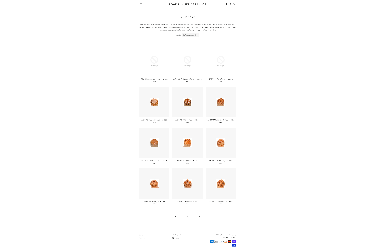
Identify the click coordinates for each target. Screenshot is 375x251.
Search (141, 235)
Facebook (177, 235)
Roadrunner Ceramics (187, 4)
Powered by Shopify (229, 237)
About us (142, 238)
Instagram (178, 238)
